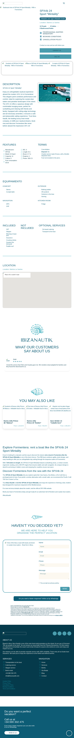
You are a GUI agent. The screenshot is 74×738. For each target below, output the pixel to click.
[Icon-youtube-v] (69, 633)
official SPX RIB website (43, 488)
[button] (52, 45)
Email (41, 552)
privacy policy (54, 583)
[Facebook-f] (55, 633)
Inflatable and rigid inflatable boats (52, 19)
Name (41, 543)
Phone (41, 561)
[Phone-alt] (43, 681)
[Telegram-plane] (64, 633)
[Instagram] (60, 633)
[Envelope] (40, 681)
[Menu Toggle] (63, 3)
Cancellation (45, 149)
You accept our (49, 583)
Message (42, 570)
